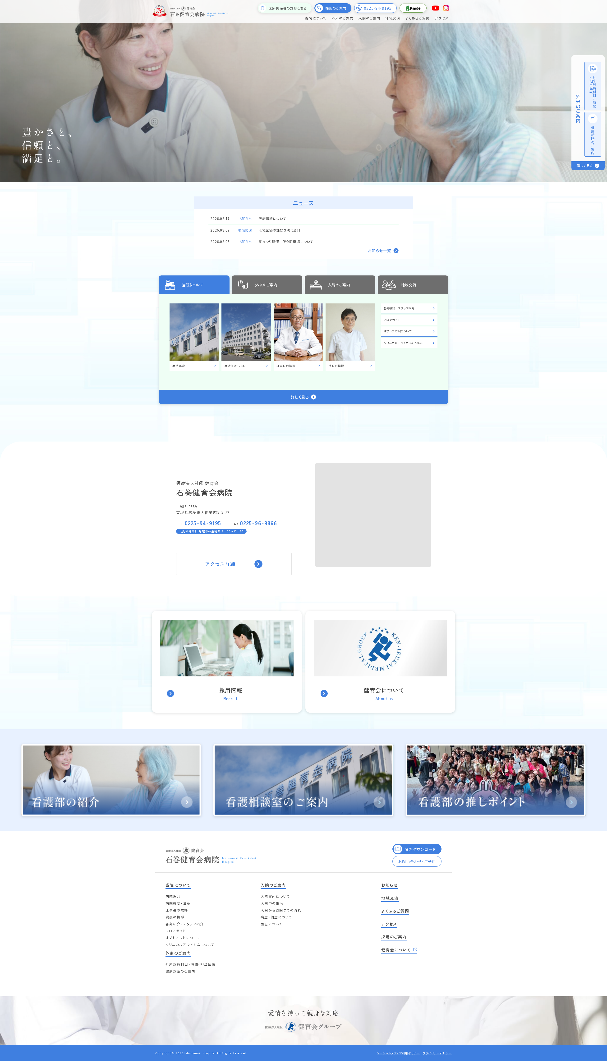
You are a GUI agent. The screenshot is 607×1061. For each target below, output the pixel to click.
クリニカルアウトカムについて (190, 944)
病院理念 (173, 896)
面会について (272, 923)
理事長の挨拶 (177, 910)
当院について (193, 285)
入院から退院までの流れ (281, 910)
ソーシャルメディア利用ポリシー (398, 1053)
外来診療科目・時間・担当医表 (191, 964)
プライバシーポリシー (437, 1053)
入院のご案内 (339, 285)
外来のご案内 (266, 285)
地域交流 (408, 285)
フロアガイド (176, 930)
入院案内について (275, 896)
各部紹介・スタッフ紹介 (185, 923)
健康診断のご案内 (180, 971)
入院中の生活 (272, 903)
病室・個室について (276, 917)
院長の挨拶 (175, 917)
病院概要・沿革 (178, 903)
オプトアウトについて (183, 937)
